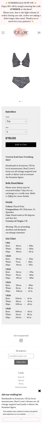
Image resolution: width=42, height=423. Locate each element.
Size (7, 127)
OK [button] (21, 419)
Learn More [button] (31, 414)
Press (21, 384)
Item (7, 117)
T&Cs (10, 196)
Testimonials (21, 387)
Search (21, 377)
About (21, 380)
